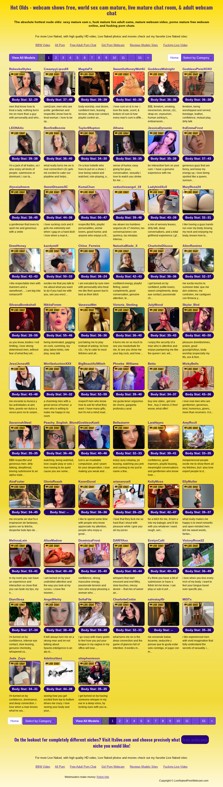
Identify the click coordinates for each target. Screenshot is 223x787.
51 (140, 57)
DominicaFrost (89, 540)
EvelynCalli (156, 540)
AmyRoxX (189, 422)
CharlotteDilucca (160, 245)
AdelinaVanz (53, 658)
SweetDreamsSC (56, 187)
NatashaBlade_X (125, 245)
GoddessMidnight (161, 69)
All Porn (60, 45)
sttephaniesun (89, 658)
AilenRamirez (192, 245)
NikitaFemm (52, 304)
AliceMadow (53, 540)
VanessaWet (87, 304)
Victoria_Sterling (125, 304)
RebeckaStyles (20, 69)
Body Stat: (25, 99)
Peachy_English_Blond (61, 422)
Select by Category (196, 57)
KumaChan (86, 187)
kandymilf (51, 245)
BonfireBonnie (54, 128)
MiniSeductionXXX (57, 363)
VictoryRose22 (193, 540)
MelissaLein (18, 540)
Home (174, 57)
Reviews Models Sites (144, 45)
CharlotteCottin (124, 599)
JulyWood (155, 304)
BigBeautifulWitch (91, 363)
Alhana (118, 128)
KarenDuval (87, 481)
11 (123, 57)
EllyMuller (189, 481)
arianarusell (121, 481)
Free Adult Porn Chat (83, 45)
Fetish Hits (103, 777)
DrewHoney (17, 245)
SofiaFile (84, 599)
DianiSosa (16, 599)
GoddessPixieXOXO (197, 69)
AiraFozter (16, 481)
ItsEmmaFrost (192, 128)
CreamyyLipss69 (56, 69)
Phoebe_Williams (126, 363)
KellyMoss (155, 481)
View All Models (23, 57)
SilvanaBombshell (22, 304)
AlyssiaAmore (19, 187)
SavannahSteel (20, 422)
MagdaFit (85, 69)
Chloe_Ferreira (89, 245)
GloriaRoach (53, 481)
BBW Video (42, 45)
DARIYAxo (120, 540)
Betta (152, 363)
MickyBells (190, 363)
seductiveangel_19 (127, 187)
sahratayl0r (156, 599)
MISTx (187, 599)
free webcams (195, 739)
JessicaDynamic (160, 128)
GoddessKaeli (88, 422)
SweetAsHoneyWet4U (129, 69)
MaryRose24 (191, 187)
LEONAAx (16, 128)
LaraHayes (156, 422)
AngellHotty (52, 599)
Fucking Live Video (175, 45)
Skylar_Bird (190, 304)
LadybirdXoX (157, 187)
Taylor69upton (89, 128)
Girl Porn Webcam (113, 45)
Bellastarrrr (121, 422)
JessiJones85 (19, 363)
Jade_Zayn (17, 658)
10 (114, 57)
